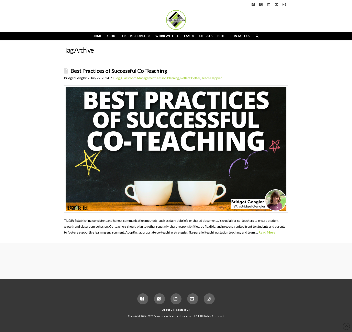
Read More (266, 232)
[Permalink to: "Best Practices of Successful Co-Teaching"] (176, 149)
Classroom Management (138, 78)
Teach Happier (211, 78)
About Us (168, 309)
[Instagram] (285, 4)
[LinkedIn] (269, 4)
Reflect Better (190, 78)
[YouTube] (277, 4)
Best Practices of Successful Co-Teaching (118, 70)
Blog (116, 78)
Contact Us (183, 309)
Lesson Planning (168, 78)
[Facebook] (254, 4)
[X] (261, 4)
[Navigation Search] (257, 36)
